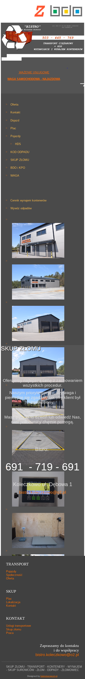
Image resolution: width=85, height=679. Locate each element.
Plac (13, 128)
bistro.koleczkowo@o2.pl (42, 492)
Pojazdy (15, 136)
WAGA (14, 175)
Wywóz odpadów (21, 208)
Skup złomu (13, 629)
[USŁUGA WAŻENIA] (67, 66)
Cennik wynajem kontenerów (28, 200)
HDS (18, 144)
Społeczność (14, 575)
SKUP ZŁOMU (19, 160)
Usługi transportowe (18, 625)
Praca (10, 633)
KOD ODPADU (19, 152)
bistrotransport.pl (49, 676)
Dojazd (14, 120)
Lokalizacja (13, 602)
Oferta (14, 104)
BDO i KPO (17, 167)
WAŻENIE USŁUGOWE (33, 72)
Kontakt (15, 112)
